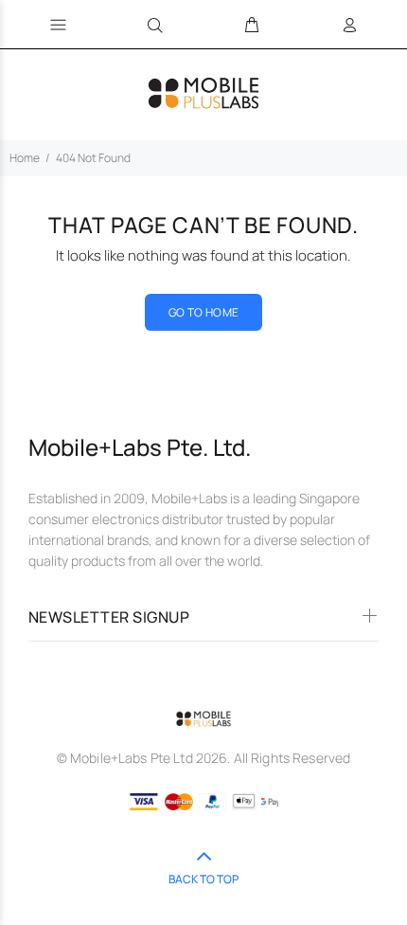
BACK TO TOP (203, 879)
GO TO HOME (203, 312)
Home (24, 158)
